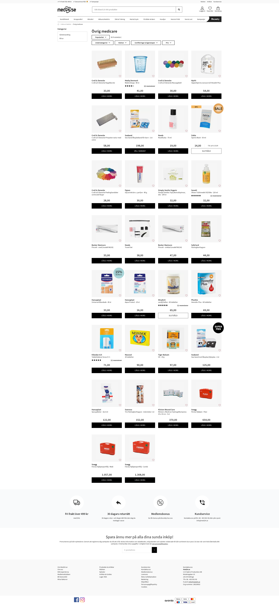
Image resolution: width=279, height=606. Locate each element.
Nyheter (102, 572)
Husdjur (163, 19)
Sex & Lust (188, 19)
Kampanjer (95, 2)
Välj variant (140, 151)
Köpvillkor (145, 582)
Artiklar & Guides (105, 574)
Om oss (60, 569)
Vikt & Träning (120, 19)
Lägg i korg (106, 96)
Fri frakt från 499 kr (65, 2)
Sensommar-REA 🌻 (81, 2)
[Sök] (179, 9)
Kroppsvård (78, 19)
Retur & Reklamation (148, 577)
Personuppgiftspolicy (149, 584)
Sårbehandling (64, 35)
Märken (203, 2)
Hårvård (90, 19)
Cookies (144, 587)
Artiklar (209, 2)
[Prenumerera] (154, 550)
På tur (61, 38)
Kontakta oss (146, 569)
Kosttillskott (64, 19)
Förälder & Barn (149, 19)
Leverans (144, 574)
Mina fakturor (63, 579)
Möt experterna (63, 572)
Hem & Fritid (175, 19)
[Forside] (58, 24)
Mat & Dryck (134, 19)
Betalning (144, 579)
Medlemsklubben (64, 574)
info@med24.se (194, 582)
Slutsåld (206, 151)
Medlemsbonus (147, 572)
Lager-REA (103, 577)
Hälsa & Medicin (104, 19)
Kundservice (217, 2)
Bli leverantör (62, 577)
